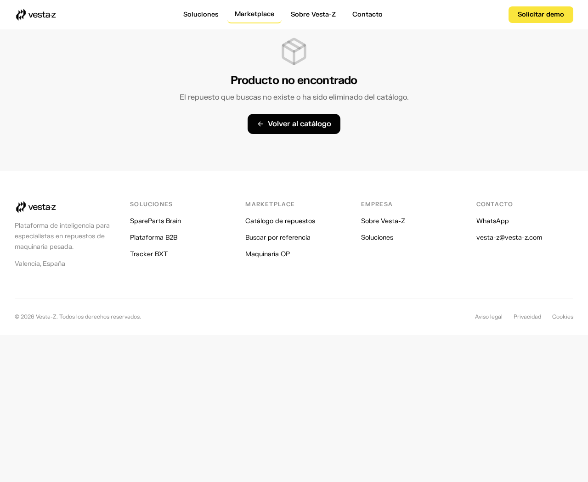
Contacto (367, 14)
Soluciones (200, 14)
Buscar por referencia (278, 237)
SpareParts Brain (155, 221)
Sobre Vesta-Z (313, 14)
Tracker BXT (149, 254)
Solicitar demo (541, 14)
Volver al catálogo (299, 124)
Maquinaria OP (267, 254)
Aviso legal (489, 316)
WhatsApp (492, 221)
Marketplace (254, 14)
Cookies (562, 316)
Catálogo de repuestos (280, 221)
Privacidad (527, 316)
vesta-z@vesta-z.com (509, 237)
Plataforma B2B (153, 237)
